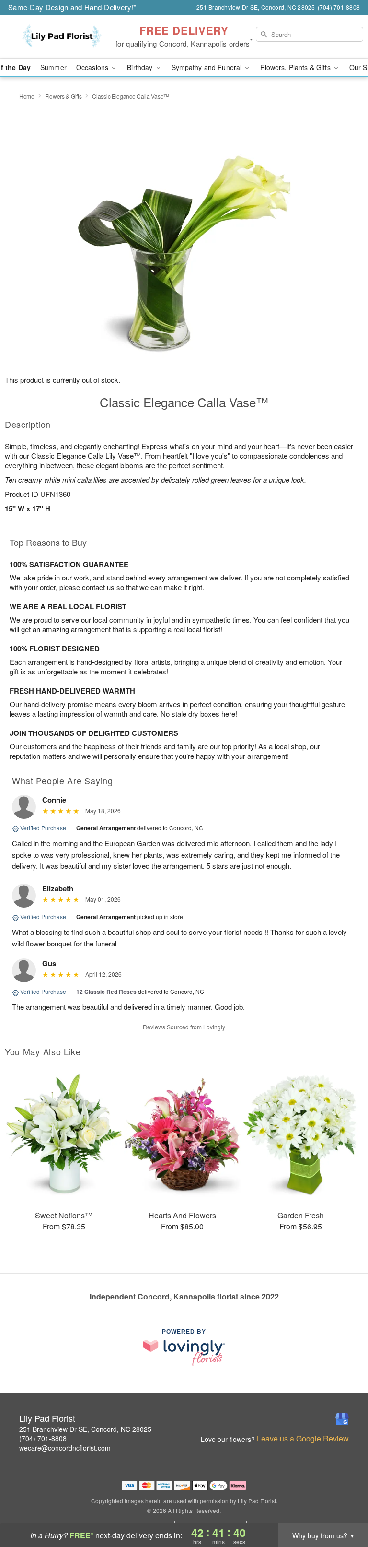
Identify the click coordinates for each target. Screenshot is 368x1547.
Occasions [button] (93, 67)
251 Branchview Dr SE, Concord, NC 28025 (85, 1429)
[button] (343, 1506)
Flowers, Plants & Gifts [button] (296, 67)
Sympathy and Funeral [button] (208, 67)
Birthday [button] (140, 67)
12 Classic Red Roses (106, 991)
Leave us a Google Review (303, 1438)
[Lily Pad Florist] (63, 37)
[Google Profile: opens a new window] (342, 1419)
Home (26, 96)
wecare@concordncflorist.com (65, 1448)
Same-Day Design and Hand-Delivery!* (72, 7)
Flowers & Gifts (63, 96)
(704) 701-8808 (43, 1438)
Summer (53, 67)
